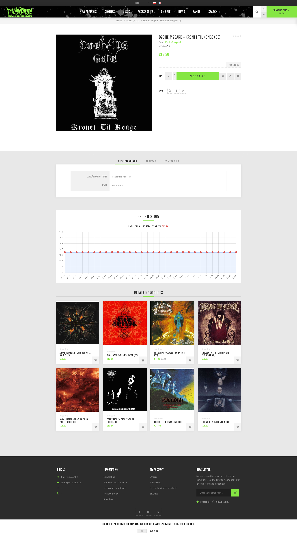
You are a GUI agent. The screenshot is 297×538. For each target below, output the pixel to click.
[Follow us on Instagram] (148, 512)
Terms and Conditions (114, 488)
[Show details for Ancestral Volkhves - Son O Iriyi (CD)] (172, 323)
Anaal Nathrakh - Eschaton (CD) (122, 355)
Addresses (155, 482)
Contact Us (171, 161)
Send (235, 492)
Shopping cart (281, 12)
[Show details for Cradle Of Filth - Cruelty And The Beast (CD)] (219, 323)
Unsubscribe (222, 501)
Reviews (151, 161)
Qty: (161, 76)
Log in (266, 9)
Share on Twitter (170, 91)
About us (108, 499)
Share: (162, 90)
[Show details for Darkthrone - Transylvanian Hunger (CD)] (125, 390)
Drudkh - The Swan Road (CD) (168, 422)
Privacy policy (110, 493)
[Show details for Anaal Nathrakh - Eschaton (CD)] (125, 323)
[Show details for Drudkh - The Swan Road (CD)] (172, 390)
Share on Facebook (176, 91)
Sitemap (154, 493)
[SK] (154, 2)
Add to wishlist (222, 76)
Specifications (127, 161)
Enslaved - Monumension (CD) (216, 422)
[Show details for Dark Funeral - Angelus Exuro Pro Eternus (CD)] (77, 390)
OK (142, 531)
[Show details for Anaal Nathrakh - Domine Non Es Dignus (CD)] (77, 323)
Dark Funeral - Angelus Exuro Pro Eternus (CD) (74, 420)
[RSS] (157, 512)
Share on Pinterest (183, 91)
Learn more (153, 531)
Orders (153, 476)
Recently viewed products (163, 488)
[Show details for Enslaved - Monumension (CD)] (219, 390)
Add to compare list (230, 76)
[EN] (159, 2)
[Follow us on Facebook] (139, 512)
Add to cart (197, 76)
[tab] (127, 161)
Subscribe (205, 501)
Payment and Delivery (115, 482)
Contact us (109, 476)
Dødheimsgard (173, 42)
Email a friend (238, 76)
